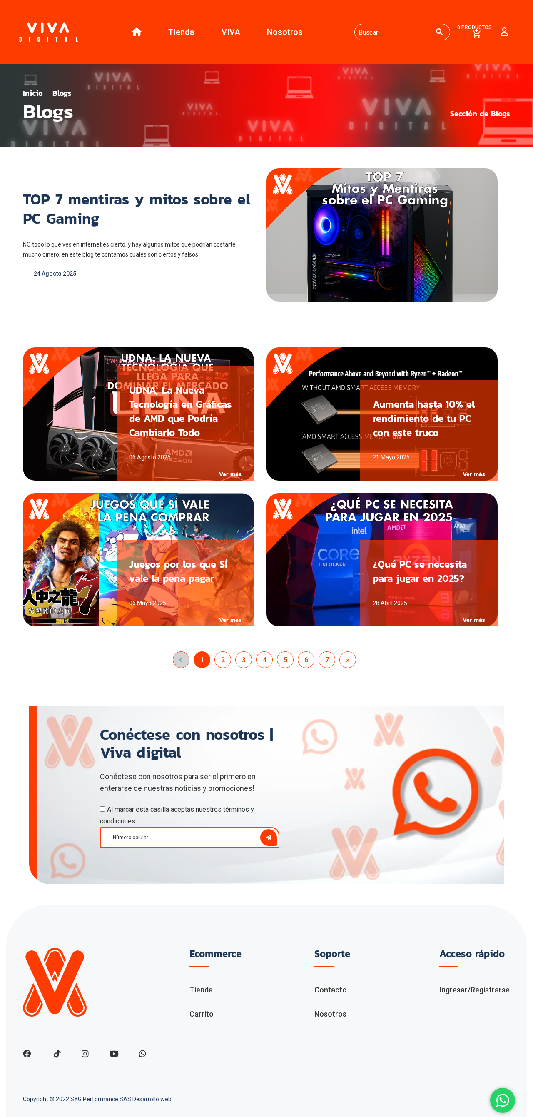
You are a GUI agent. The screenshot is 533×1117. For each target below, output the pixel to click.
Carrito (201, 1014)
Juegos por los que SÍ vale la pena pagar (178, 571)
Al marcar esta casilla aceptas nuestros (177, 815)
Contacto (330, 989)
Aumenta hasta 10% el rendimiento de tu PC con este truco (424, 418)
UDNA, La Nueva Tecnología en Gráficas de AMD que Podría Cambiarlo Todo (180, 411)
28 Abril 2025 (390, 603)
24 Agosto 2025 (55, 274)
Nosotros (285, 32)
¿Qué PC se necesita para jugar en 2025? (420, 571)
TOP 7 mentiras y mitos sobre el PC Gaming (136, 208)
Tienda (181, 32)
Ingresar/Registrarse (474, 989)
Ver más (230, 474)
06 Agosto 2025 (150, 457)
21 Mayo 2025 (391, 457)
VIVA (231, 32)
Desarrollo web (152, 1099)
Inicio (33, 93)
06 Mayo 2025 (147, 603)
